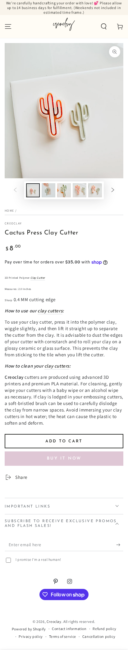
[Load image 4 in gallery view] (79, 190)
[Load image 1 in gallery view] (33, 190)
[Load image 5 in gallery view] (95, 190)
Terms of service (62, 636)
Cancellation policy (98, 636)
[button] (104, 26)
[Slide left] (15, 190)
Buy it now (64, 458)
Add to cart (64, 441)
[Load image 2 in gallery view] (48, 190)
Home (9, 211)
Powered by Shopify (29, 629)
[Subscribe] (119, 545)
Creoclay (13, 223)
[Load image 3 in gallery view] (64, 190)
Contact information (69, 628)
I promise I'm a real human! (38, 559)
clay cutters (50, 311)
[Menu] (8, 26)
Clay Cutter (37, 278)
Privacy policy (31, 636)
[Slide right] (113, 190)
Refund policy (104, 628)
